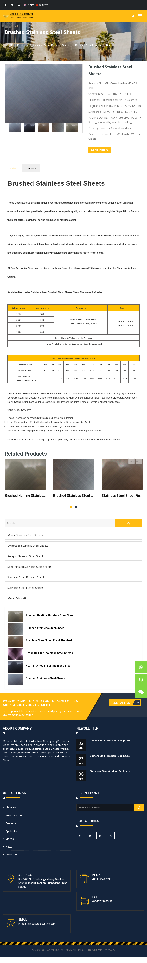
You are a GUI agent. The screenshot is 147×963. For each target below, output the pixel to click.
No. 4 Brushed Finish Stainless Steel (48, 665)
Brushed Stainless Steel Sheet (73, 495)
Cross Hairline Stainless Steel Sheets (49, 653)
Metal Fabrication (18, 598)
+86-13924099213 (101, 879)
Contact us (12, 854)
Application (12, 831)
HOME (9, 45)
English (30, 5)
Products (22, 45)
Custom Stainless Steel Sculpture (110, 740)
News (9, 846)
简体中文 (43, 5)
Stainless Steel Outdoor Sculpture (110, 771)
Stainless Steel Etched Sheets (25, 588)
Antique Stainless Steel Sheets (26, 556)
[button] (73, 598)
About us (11, 807)
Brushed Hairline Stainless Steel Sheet (25, 495)
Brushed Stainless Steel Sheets (94, 45)
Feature (13, 168)
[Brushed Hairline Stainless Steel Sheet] (25, 474)
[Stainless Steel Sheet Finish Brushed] (122, 474)
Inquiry (32, 168)
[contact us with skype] (141, 680)
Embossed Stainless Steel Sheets (27, 545)
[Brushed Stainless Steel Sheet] (73, 474)
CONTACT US (121, 703)
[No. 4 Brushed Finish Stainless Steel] (15, 667)
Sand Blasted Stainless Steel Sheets (29, 566)
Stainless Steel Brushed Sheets (52, 45)
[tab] (73, 535)
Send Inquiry (99, 150)
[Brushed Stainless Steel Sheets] (15, 679)
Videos (10, 839)
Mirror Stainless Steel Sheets (25, 535)
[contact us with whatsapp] (141, 667)
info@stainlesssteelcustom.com (36, 923)
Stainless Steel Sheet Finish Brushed (122, 495)
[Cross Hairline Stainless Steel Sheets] (15, 654)
